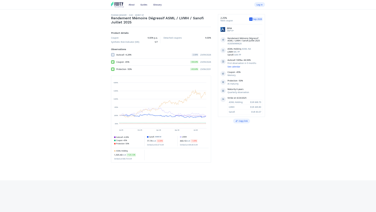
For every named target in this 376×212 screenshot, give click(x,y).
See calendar (234, 66)
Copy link (243, 121)
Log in (260, 4)
